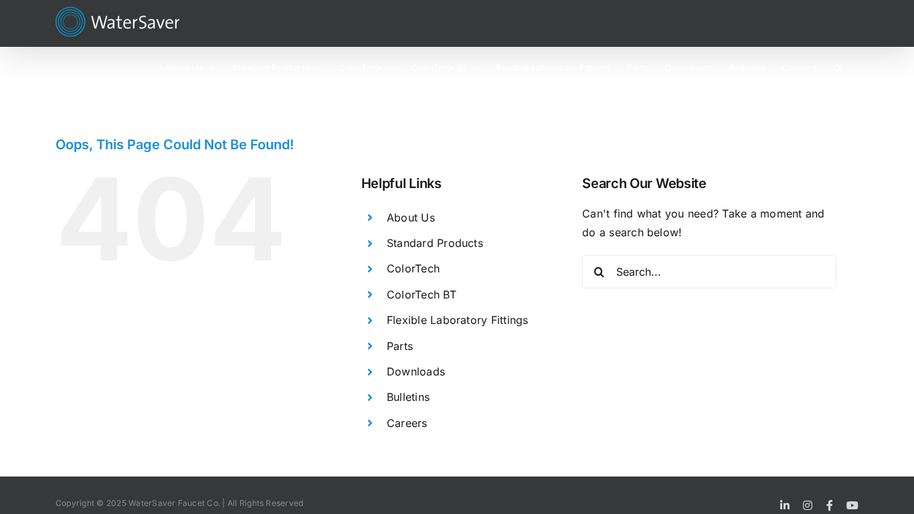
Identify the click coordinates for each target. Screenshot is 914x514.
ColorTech (413, 268)
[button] (838, 67)
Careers (407, 423)
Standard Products (435, 243)
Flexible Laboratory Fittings (458, 320)
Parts (400, 346)
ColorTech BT (421, 294)
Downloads (416, 371)
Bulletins (408, 397)
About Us (411, 217)
